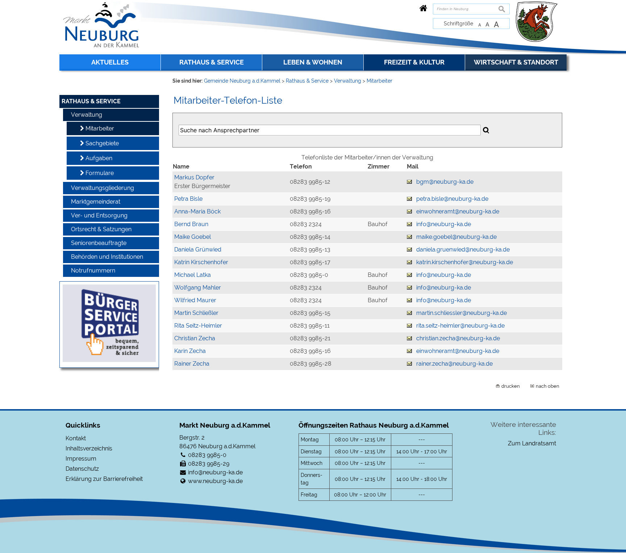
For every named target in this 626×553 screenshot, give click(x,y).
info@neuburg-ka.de (443, 224)
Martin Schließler (196, 312)
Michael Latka (192, 274)
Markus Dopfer (194, 177)
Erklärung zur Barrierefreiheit (104, 478)
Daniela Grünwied (197, 249)
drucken (510, 386)
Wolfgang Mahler (197, 287)
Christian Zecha (194, 338)
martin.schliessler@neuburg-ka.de (461, 312)
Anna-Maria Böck (197, 211)
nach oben (547, 386)
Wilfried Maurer (195, 300)
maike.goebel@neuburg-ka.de (456, 236)
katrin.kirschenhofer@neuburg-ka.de (464, 262)
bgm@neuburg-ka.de (444, 181)
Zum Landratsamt (532, 443)
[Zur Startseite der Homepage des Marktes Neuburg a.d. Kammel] (423, 8)
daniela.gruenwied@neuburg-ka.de (463, 249)
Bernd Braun (191, 224)
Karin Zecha (190, 351)
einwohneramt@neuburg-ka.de (457, 211)
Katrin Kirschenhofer (201, 262)
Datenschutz (82, 468)
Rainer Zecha (191, 363)
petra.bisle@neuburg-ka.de (452, 198)
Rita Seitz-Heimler (198, 325)
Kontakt (76, 438)
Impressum (81, 458)
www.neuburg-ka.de (215, 481)
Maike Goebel (192, 236)
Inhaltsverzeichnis (89, 448)
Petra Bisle (188, 198)
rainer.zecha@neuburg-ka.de (454, 363)
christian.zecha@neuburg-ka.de (458, 338)
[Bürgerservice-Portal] (109, 360)
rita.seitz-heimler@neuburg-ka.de (460, 325)
